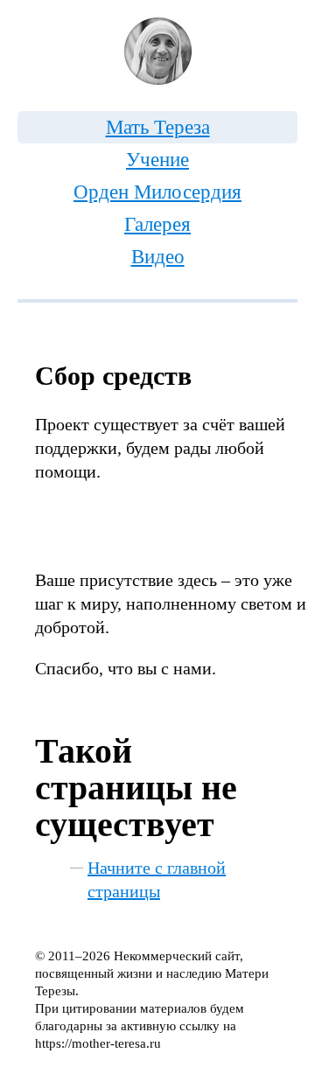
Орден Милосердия (158, 192)
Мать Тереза (158, 127)
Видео (158, 257)
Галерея (157, 224)
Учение (157, 160)
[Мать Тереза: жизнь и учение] (158, 51)
